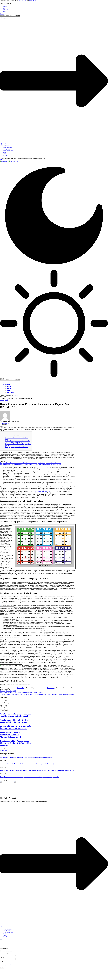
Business (5, 9)
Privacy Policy (22, 0)
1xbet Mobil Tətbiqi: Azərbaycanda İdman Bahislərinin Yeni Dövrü (15, 727)
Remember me (6, 962)
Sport (4, 11)
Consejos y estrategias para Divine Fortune (16, 447)
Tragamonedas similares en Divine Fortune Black (13, 463)
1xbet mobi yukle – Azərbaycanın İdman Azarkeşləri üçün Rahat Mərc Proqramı (16, 743)
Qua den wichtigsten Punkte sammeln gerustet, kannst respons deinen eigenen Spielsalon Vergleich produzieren (32, 763)
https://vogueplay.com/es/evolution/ (44, 491)
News (4, 8)
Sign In (16, 395)
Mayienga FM (6, 423)
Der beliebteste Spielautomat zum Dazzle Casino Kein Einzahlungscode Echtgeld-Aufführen (26, 757)
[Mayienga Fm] (9, 161)
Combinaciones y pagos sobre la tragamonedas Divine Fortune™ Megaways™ (17, 441)
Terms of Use (32, 0)
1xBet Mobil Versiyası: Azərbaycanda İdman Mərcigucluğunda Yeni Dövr (12, 734)
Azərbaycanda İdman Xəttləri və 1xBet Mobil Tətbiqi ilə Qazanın (14, 721)
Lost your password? (5, 964)
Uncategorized (7, 6)
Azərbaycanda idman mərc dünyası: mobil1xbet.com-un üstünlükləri (15, 715)
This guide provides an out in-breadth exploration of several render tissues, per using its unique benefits (29, 777)
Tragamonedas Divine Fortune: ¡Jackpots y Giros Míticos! (22, 464)
